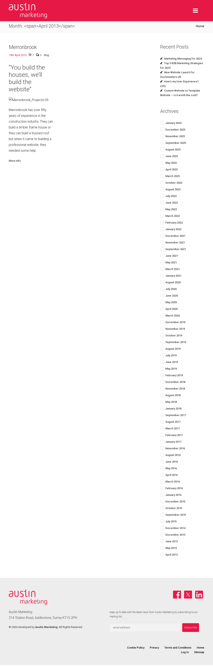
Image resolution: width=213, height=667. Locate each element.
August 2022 (173, 189)
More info (15, 160)
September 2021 (175, 249)
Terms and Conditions (177, 647)
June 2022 (171, 202)
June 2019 (171, 362)
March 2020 (172, 315)
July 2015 (171, 521)
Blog (46, 55)
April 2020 (171, 308)
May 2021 (171, 262)
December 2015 (175, 501)
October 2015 (173, 508)
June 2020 (171, 295)
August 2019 (173, 348)
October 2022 (173, 182)
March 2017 (172, 428)
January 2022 (173, 229)
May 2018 (171, 401)
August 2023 (173, 149)
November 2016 (175, 448)
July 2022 (171, 196)
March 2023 (172, 176)
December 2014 (175, 528)
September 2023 (175, 142)
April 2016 (171, 474)
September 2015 (175, 514)
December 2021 (175, 235)
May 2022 (171, 209)
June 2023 (171, 156)
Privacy (154, 647)
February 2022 (174, 222)
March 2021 (172, 269)
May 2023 (171, 162)
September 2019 (175, 342)
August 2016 (173, 455)
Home (200, 26)
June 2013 (171, 541)
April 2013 (171, 554)
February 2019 (174, 375)
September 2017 (175, 415)
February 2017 (174, 435)
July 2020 (171, 289)
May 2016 (171, 468)
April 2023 (171, 169)
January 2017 (173, 441)
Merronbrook (23, 47)
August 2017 (173, 421)
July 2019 (171, 355)
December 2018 (175, 382)
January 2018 (173, 408)
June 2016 (171, 461)
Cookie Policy (135, 647)
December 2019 (175, 322)
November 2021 (175, 242)
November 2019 (175, 328)
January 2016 (173, 494)
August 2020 (173, 282)
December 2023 (175, 129)
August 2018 (173, 395)
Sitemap (199, 652)
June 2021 (171, 255)
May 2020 (171, 302)
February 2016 (174, 488)
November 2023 (175, 136)
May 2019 (171, 368)
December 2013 (175, 534)
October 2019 (173, 335)
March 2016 (172, 481)
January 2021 (173, 275)
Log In (185, 652)
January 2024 (173, 123)
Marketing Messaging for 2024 (183, 58)
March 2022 (172, 215)
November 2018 (175, 388)
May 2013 (171, 548)
